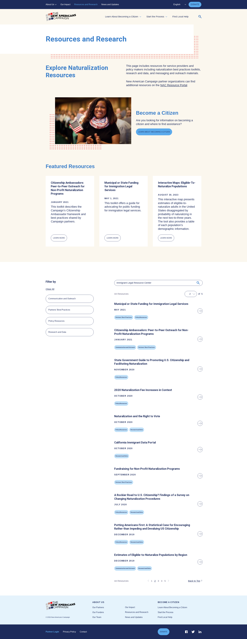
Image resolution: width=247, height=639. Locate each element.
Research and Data (57, 332)
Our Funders (98, 612)
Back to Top (194, 581)
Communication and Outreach (62, 298)
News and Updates (110, 4)
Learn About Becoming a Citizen (121, 16)
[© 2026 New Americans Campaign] (69, 605)
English (176, 4)
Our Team (96, 617)
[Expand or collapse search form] (200, 17)
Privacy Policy (69, 632)
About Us (50, 4)
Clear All (50, 289)
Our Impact (65, 4)
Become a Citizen (168, 602)
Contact (83, 632)
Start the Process (155, 16)
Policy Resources (56, 321)
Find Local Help (180, 16)
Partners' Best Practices (59, 310)
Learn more (60, 239)
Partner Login (52, 632)
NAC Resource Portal (173, 85)
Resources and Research (86, 4)
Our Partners (98, 607)
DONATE (195, 4)
